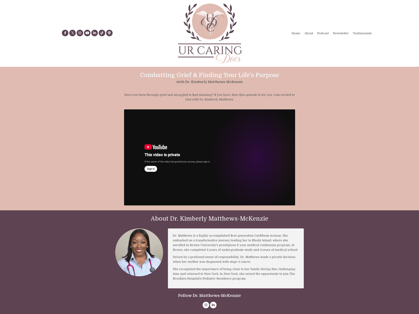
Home (296, 33)
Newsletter (341, 33)
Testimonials (362, 33)
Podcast (323, 33)
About (308, 33)
